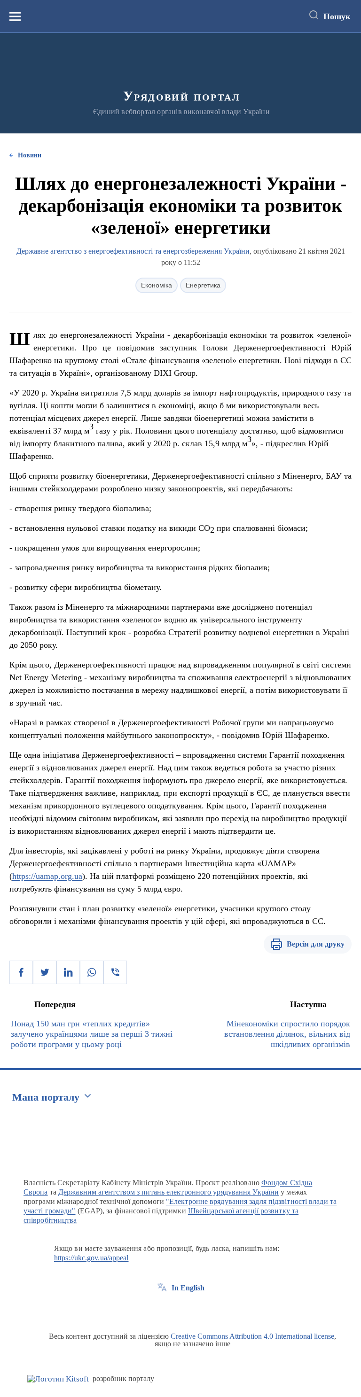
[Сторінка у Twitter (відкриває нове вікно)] (179, 1309)
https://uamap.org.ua (47, 876)
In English (188, 1288)
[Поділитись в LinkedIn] (68, 972)
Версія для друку (316, 944)
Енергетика (203, 285)
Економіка (156, 285)
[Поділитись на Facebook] (21, 972)
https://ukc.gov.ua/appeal (91, 1258)
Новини (29, 155)
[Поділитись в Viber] (115, 972)
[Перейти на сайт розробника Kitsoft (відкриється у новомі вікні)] (58, 1379)
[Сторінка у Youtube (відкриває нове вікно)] (197, 1309)
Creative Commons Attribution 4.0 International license (252, 1336)
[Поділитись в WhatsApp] (91, 972)
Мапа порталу (45, 1097)
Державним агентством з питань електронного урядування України (168, 1192)
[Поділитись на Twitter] (44, 972)
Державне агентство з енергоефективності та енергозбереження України (133, 251)
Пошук (336, 16)
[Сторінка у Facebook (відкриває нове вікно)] (162, 1309)
